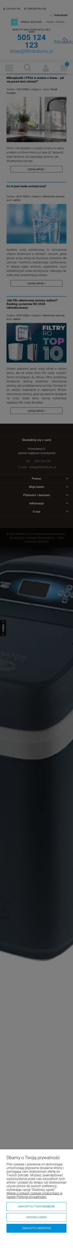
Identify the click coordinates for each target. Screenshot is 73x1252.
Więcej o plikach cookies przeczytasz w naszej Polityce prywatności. (34, 1195)
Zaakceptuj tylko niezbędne (36, 1206)
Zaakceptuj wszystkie (36, 1228)
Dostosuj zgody (36, 1217)
